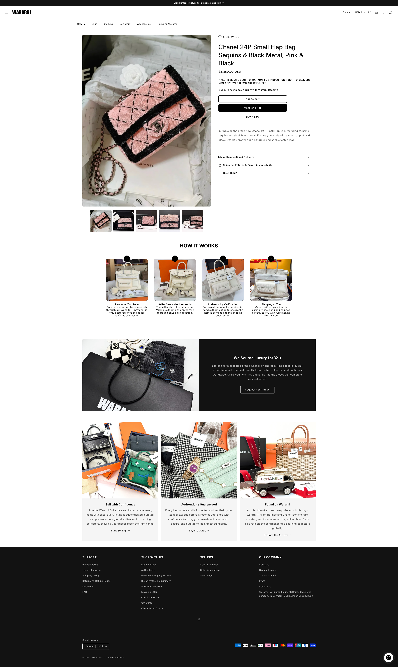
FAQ (84, 592)
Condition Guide (150, 597)
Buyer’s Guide (149, 564)
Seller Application (210, 570)
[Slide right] (207, 221)
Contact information (115, 657)
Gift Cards (147, 602)
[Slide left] (85, 221)
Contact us (265, 586)
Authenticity (148, 570)
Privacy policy (90, 564)
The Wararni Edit (268, 575)
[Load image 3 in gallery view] (146, 221)
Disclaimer (88, 586)
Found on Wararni (167, 24)
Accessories (144, 24)
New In (81, 24)
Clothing (108, 24)
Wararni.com (96, 657)
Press (262, 581)
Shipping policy (91, 575)
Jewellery (125, 24)
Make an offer (252, 107)
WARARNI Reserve (151, 586)
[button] (6, 12)
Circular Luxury (267, 570)
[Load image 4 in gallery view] (169, 221)
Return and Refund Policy (96, 581)
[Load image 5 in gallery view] (192, 221)
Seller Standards (209, 564)
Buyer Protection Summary (156, 581)
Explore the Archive (276, 535)
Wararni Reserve (268, 89)
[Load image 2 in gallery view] (123, 221)
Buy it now (252, 116)
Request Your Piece (257, 389)
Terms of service (91, 570)
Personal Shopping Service (156, 575)
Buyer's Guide (197, 530)
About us (264, 564)
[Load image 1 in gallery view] (100, 221)
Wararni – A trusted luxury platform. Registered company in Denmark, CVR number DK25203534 (286, 594)
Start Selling (119, 530)
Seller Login (206, 575)
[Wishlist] (383, 12)
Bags (94, 24)
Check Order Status (152, 608)
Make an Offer (149, 592)
